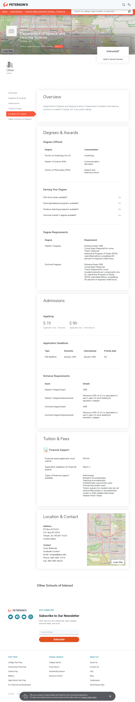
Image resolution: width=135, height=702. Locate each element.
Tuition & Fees (15, 108)
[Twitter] (10, 616)
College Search (55, 662)
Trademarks (95, 680)
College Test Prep (15, 662)
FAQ (91, 671)
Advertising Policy (97, 685)
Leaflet (104, 16)
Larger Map (8, 51)
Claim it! (58, 46)
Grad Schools (16, 11)
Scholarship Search (57, 671)
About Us (93, 662)
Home (4, 11)
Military (11, 676)
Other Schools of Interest (20, 119)
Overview (12, 92)
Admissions (14, 103)
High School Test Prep (17, 680)
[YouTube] (24, 616)
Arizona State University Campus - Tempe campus (47, 11)
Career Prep (13, 671)
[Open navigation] (129, 4)
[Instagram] (30, 616)
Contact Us (94, 667)
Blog (92, 676)
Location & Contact (17, 113)
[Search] (123, 4)
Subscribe (59, 639)
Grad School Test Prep (17, 667)
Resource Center (55, 676)
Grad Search (54, 667)
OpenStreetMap (117, 16)
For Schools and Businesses (19, 685)
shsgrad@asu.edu (57, 554)
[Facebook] (17, 616)
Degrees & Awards (17, 98)
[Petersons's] (15, 5)
